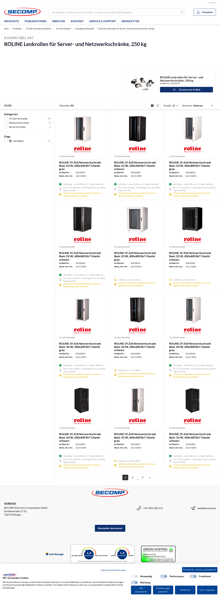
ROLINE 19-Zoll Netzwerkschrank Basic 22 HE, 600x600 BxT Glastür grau (80, 165)
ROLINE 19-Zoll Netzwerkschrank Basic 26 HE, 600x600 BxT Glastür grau (80, 347)
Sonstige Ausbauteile (84, 28)
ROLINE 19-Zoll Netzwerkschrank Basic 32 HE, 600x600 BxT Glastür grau (135, 437)
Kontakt (77, 21)
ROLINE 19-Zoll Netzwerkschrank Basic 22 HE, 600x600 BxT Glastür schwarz (135, 165)
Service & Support (102, 21)
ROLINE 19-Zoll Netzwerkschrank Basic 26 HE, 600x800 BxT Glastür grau (190, 347)
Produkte (11, 21)
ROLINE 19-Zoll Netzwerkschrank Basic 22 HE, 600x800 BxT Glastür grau (190, 165)
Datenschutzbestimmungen (113, 570)
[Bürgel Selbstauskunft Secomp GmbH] (103, 554)
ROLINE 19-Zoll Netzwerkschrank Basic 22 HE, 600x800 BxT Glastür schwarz (80, 256)
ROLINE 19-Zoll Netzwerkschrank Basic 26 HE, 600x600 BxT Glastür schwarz (135, 347)
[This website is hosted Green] (158, 554)
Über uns (58, 21)
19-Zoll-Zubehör (63, 28)
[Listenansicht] (158, 105)
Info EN (212, 2)
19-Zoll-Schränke (67, 156)
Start (6, 28)
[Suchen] (182, 12)
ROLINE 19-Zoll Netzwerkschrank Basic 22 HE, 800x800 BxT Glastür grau (135, 256)
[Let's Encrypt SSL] (54, 554)
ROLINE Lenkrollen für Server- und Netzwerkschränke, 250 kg (126, 28)
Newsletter (130, 21)
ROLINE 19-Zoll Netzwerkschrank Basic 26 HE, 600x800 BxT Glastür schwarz (80, 437)
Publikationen (35, 21)
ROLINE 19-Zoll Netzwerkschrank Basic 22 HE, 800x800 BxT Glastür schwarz (190, 256)
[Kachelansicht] (152, 105)
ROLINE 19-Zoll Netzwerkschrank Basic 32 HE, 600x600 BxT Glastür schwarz (190, 437)
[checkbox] (134, 576)
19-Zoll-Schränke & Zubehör (38, 28)
